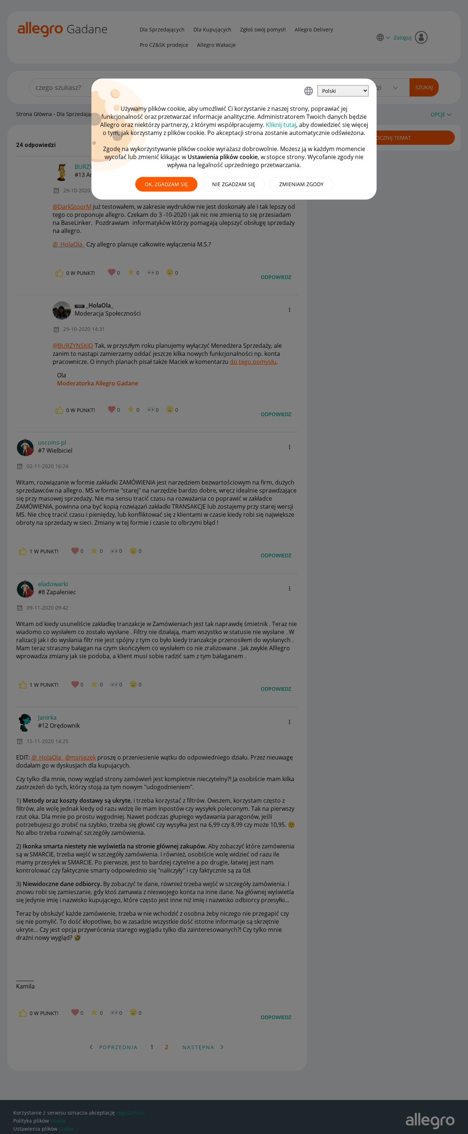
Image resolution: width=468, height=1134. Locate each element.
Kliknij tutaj (281, 125)
